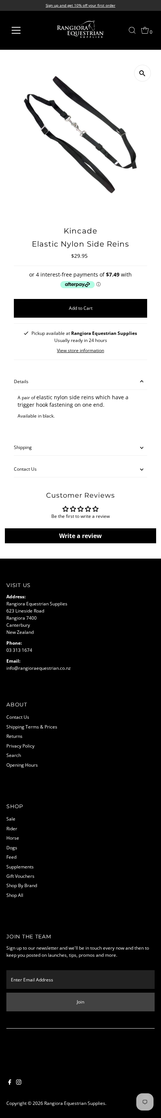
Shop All (14, 895)
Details (21, 381)
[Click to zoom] (142, 73)
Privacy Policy (20, 746)
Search (13, 755)
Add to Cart (80, 308)
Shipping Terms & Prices (31, 727)
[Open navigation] (24, 30)
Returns (14, 736)
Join (80, 1002)
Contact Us (25, 469)
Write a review (80, 536)
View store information (80, 350)
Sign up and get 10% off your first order (80, 5)
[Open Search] (132, 30)
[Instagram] (18, 1083)
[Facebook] (9, 1083)
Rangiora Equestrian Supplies (74, 1103)
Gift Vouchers (20, 876)
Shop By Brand (21, 885)
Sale (10, 819)
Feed (11, 857)
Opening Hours (22, 765)
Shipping (23, 447)
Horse (12, 838)
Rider (11, 828)
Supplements (20, 867)
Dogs (11, 847)
